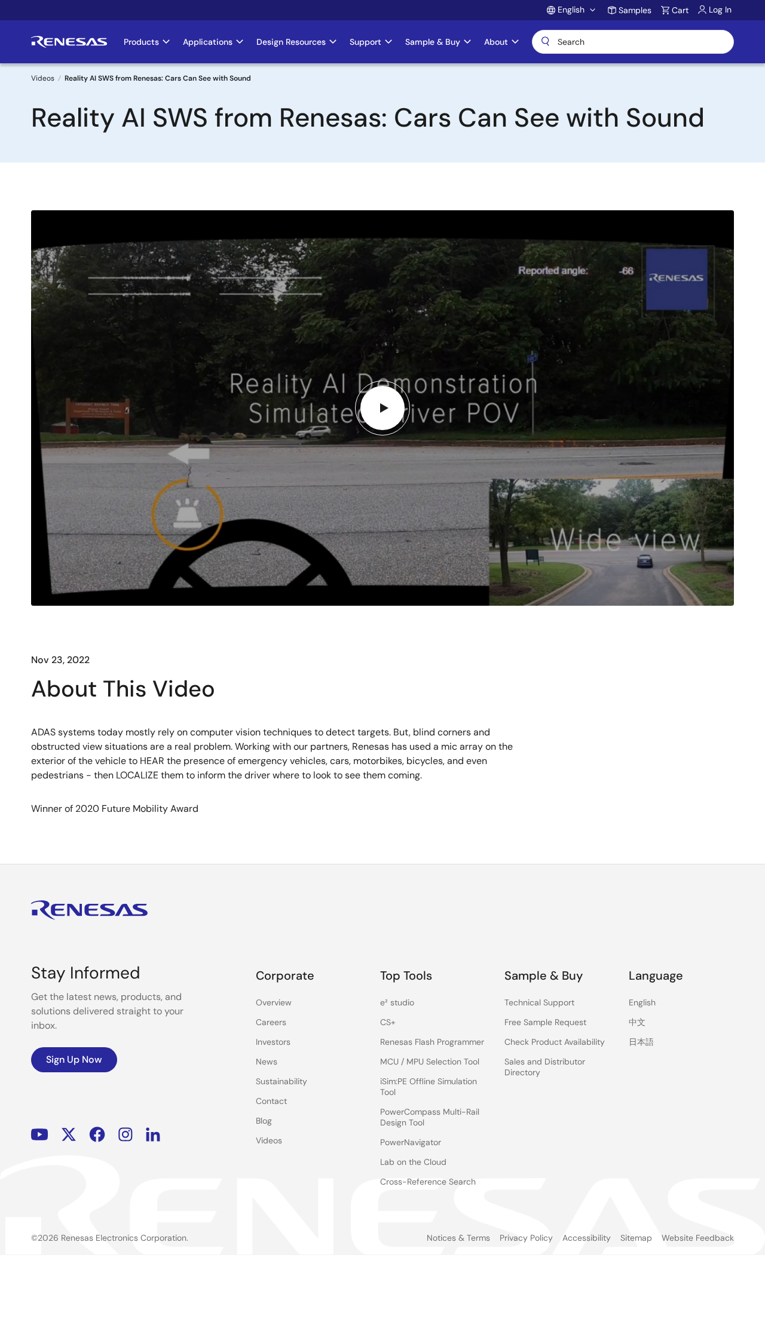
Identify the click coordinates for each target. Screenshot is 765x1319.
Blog (264, 1120)
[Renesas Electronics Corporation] (69, 42)
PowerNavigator (410, 1142)
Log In (720, 9)
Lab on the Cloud (413, 1162)
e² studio (397, 1002)
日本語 (641, 1041)
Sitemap (636, 1237)
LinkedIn (153, 1134)
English (642, 1002)
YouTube (39, 1134)
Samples (635, 10)
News (266, 1061)
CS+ (388, 1022)
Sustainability (281, 1081)
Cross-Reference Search (428, 1181)
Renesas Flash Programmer (432, 1041)
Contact (271, 1101)
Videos (42, 78)
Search (633, 41)
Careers (271, 1022)
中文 (637, 1022)
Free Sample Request (545, 1022)
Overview (274, 1002)
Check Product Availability (554, 1041)
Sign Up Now (74, 1059)
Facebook (97, 1134)
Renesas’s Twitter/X (69, 1134)
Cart (680, 10)
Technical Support (539, 1002)
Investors (273, 1041)
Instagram (125, 1134)
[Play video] (382, 408)
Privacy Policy (526, 1237)
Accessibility (586, 1237)
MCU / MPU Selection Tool (429, 1061)
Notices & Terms (458, 1237)
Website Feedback (698, 1237)
